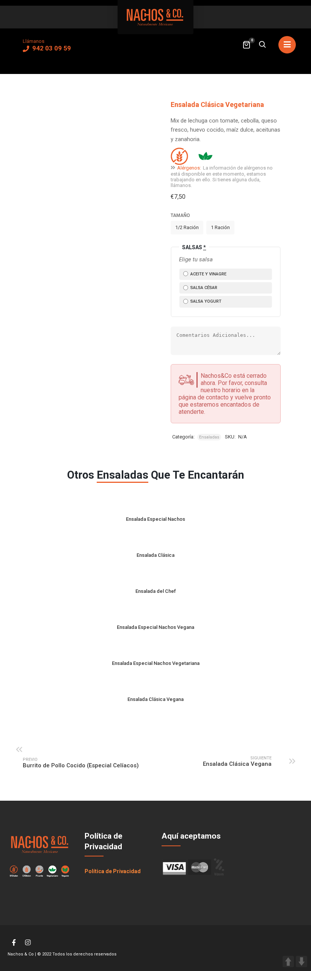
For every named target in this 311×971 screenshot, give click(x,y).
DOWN (301, 961)
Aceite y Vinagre (207, 274)
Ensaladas (209, 437)
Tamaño (180, 215)
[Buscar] (262, 45)
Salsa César (203, 287)
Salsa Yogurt (205, 301)
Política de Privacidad (113, 871)
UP (288, 961)
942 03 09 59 (51, 48)
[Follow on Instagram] (28, 942)
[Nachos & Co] (155, 17)
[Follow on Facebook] (14, 942)
